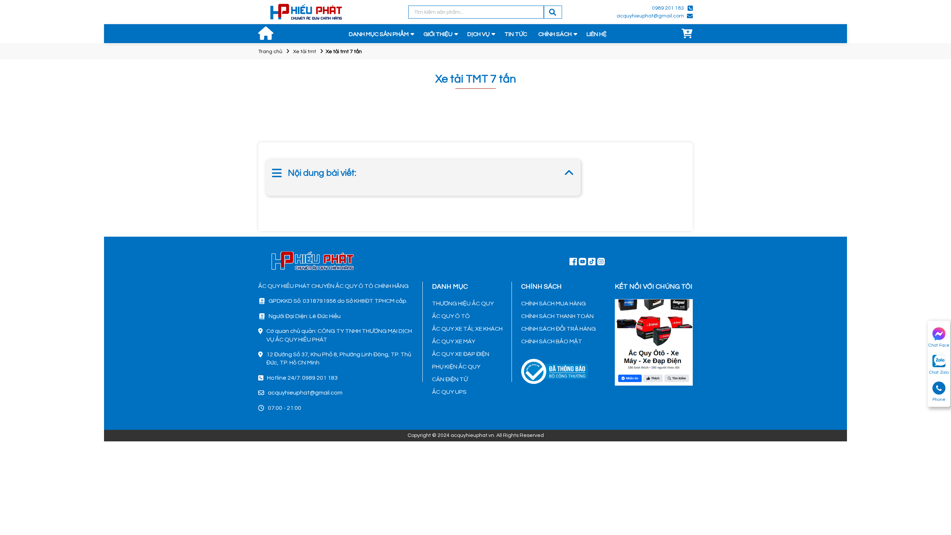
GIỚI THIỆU (437, 34)
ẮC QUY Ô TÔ (451, 316)
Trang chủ (270, 51)
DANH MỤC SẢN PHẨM (379, 34)
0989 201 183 (668, 8)
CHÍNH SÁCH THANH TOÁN (557, 316)
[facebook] (654, 341)
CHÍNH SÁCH (555, 34)
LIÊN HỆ (597, 34)
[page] (573, 261)
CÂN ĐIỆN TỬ (450, 379)
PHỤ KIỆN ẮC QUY (456, 367)
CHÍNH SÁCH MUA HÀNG (553, 304)
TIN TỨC (515, 34)
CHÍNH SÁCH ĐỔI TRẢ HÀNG (558, 329)
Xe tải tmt (304, 51)
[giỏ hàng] (687, 34)
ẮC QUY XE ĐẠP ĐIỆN (460, 354)
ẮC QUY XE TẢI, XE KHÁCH (467, 329)
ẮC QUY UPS (449, 392)
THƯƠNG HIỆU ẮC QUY (463, 304)
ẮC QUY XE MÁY (453, 341)
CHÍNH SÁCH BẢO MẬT (551, 341)
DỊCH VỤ (478, 34)
